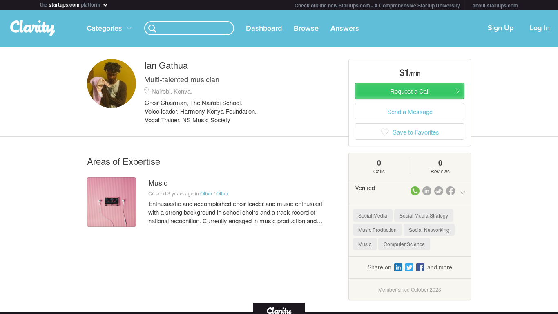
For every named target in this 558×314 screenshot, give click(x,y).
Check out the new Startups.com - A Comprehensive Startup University (377, 5)
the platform (71, 4)
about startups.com (495, 5)
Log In (540, 28)
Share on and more (410, 267)
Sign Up (500, 28)
